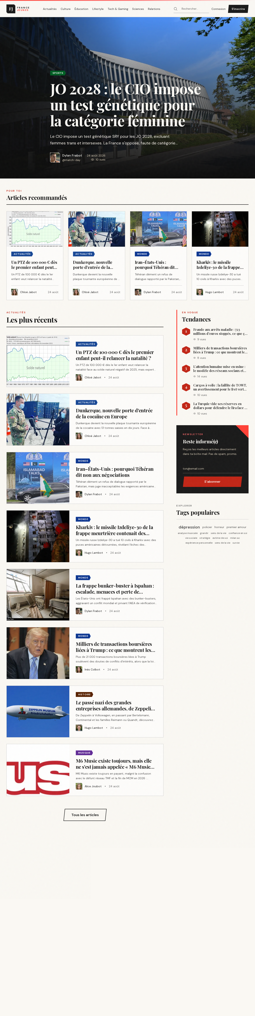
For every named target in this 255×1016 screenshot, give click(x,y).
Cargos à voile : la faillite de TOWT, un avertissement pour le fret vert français (220, 387)
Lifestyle (98, 9)
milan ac (235, 538)
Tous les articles (85, 814)
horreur (219, 527)
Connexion (218, 9)
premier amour (236, 527)
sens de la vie (218, 533)
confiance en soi (238, 533)
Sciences (138, 9)
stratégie (205, 538)
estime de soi (220, 538)
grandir (204, 533)
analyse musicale (188, 533)
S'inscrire (238, 9)
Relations (154, 9)
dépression (189, 527)
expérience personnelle (198, 542)
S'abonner (212, 481)
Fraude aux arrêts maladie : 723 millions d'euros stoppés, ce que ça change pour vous (219, 332)
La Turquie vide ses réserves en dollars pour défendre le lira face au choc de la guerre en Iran (220, 406)
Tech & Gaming (118, 9)
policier (207, 527)
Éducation (81, 9)
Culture (66, 9)
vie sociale (191, 538)
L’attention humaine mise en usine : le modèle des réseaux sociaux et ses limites (219, 369)
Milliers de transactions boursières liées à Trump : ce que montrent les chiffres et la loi (220, 350)
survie (236, 542)
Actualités (50, 9)
